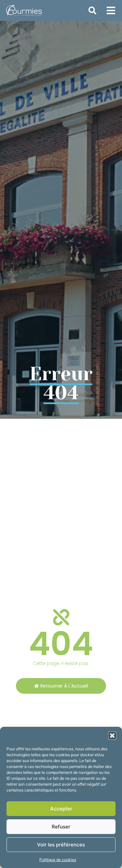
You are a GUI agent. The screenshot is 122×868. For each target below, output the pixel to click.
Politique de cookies (57, 859)
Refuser (61, 827)
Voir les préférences (61, 845)
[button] (112, 735)
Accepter (61, 809)
